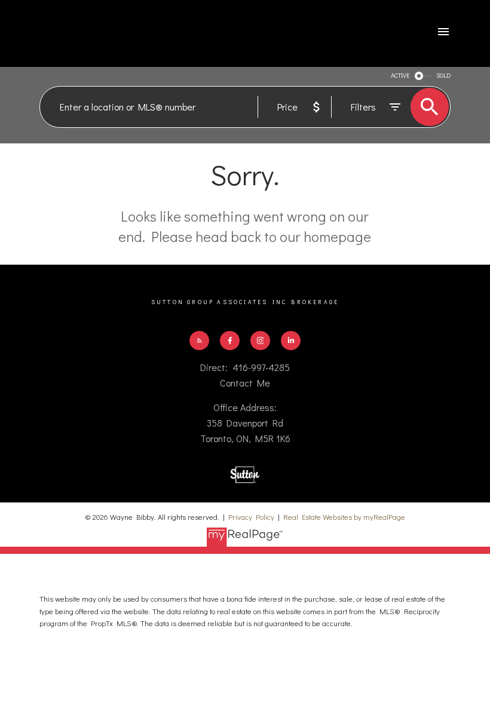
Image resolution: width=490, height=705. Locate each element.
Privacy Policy (251, 517)
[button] (199, 341)
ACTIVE (400, 75)
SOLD (443, 75)
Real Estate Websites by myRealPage (344, 517)
